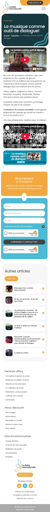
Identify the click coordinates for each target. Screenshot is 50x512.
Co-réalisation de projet (14, 388)
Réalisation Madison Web (25, 510)
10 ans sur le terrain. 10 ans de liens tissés (26, 300)
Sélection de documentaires (16, 384)
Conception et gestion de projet (18, 376)
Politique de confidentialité (24, 492)
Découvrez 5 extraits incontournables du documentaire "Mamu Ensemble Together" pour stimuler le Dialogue (27, 340)
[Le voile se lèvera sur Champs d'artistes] (9, 326)
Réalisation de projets (14, 449)
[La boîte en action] (9, 352)
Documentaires (11, 453)
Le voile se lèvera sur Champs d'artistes (25, 327)
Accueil (6, 35)
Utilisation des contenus (25, 498)
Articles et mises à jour (14, 424)
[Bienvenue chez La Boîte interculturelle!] (9, 288)
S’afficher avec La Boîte (14, 396)
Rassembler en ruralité (14, 420)
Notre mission (11, 416)
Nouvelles (15, 35)
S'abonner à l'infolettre (24, 242)
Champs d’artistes (12, 441)
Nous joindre (10, 428)
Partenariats (10, 400)
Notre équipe (10, 412)
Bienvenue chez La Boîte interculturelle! (23, 289)
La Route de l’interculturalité (16, 445)
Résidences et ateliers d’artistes (17, 380)
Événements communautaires (16, 392)
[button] (41, 8)
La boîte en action (21, 353)
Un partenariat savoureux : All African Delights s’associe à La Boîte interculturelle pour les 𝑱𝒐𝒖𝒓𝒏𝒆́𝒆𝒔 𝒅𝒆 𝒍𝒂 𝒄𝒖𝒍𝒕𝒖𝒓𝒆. (26, 313)
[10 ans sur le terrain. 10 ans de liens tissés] (9, 300)
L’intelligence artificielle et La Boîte (25, 495)
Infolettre (9, 457)
